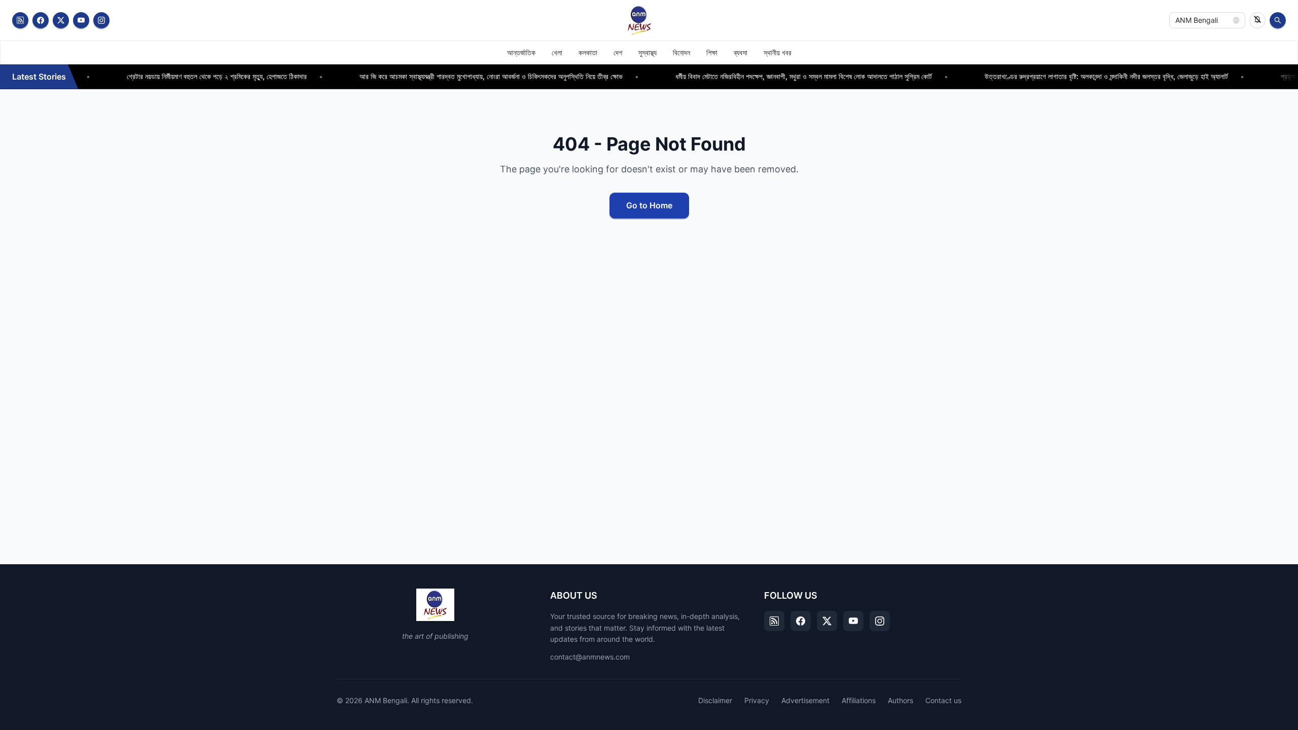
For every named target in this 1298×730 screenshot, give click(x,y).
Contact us (943, 700)
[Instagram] (101, 20)
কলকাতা (588, 52)
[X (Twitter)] (61, 20)
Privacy (756, 700)
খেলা (557, 52)
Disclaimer (715, 700)
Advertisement (805, 700)
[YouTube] (81, 20)
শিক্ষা (711, 52)
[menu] (649, 52)
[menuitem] (521, 52)
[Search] (1278, 20)
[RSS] (20, 20)
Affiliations (859, 700)
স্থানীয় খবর (777, 52)
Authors (900, 700)
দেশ (618, 52)
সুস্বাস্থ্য (647, 52)
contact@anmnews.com (590, 656)
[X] (827, 621)
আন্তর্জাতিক (521, 52)
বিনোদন (681, 52)
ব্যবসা (740, 52)
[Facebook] (40, 20)
